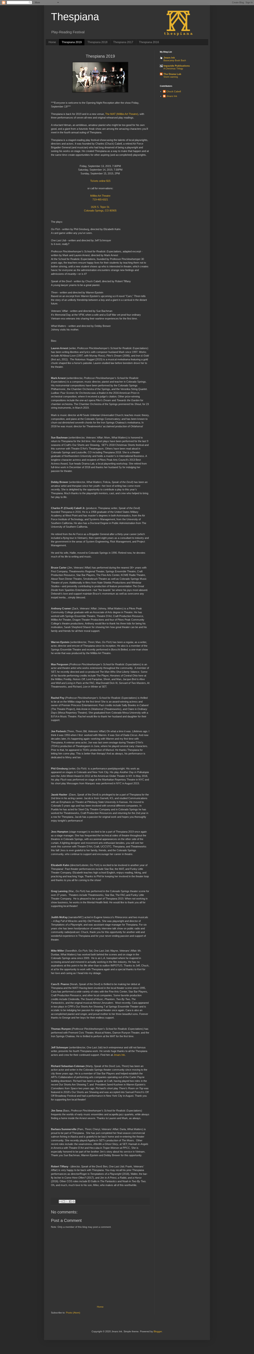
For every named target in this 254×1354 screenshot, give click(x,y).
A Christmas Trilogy (173, 68)
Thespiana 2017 (123, 42)
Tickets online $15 (100, 180)
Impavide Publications (176, 65)
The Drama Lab (172, 74)
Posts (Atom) (73, 1312)
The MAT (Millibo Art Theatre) (121, 113)
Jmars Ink (119, 1054)
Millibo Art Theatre (100, 195)
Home (52, 42)
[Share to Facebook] (70, 1201)
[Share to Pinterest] (73, 1201)
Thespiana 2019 (72, 42)
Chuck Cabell (173, 91)
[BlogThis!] (63, 1201)
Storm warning (170, 77)
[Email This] (60, 1201)
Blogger (158, 1331)
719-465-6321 (100, 199)
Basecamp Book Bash (174, 60)
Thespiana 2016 (149, 42)
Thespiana (75, 16)
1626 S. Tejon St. (100, 206)
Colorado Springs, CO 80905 (100, 210)
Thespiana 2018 (97, 42)
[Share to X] (67, 1201)
